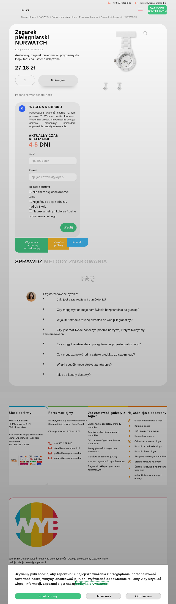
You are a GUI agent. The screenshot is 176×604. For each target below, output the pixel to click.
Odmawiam (143, 596)
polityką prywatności (92, 583)
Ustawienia (103, 596)
